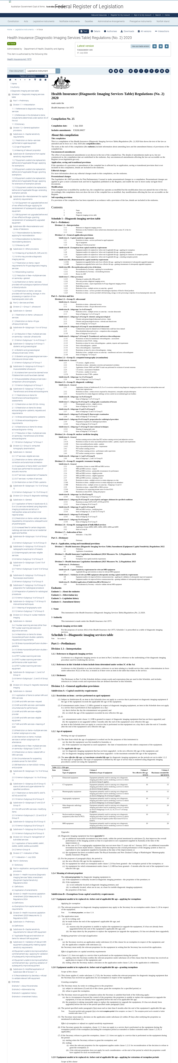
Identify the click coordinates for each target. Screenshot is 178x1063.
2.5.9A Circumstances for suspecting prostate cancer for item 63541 (27, 759)
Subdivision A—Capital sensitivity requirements (26, 135)
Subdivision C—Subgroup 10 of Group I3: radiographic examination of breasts (29, 547)
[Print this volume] (162, 71)
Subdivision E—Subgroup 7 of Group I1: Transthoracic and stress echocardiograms (30, 390)
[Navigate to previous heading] (20, 80)
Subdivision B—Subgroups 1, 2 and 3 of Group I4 (29, 673)
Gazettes (89, 21)
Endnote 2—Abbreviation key (23, 989)
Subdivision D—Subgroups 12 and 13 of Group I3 (29, 564)
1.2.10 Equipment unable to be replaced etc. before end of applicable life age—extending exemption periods (29, 190)
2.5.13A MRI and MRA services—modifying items (29, 810)
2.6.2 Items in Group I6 (21, 850)
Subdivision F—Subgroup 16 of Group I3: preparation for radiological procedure (29, 586)
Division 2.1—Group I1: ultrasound (27, 307)
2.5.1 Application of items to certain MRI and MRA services (30, 696)
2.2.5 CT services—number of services (27, 479)
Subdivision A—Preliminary (24, 922)
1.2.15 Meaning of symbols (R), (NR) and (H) (29, 253)
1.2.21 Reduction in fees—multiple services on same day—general (29, 276)
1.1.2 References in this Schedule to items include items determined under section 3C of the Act (30, 118)
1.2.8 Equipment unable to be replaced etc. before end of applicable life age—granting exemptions (29, 172)
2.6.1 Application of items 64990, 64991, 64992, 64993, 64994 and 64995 (28, 844)
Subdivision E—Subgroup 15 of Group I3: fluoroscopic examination (29, 576)
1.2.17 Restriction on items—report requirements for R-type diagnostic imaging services (29, 265)
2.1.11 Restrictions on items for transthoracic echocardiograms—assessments (25, 398)
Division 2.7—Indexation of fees (25, 853)
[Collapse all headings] (45, 80)
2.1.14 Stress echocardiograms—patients (28, 417)
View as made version (140, 46)
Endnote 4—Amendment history (25, 997)
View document (16, 71)
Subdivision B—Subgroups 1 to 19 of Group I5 (30, 772)
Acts (26, 21)
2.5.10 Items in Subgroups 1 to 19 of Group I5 (29, 778)
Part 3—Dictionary (20, 861)
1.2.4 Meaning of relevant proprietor (26, 150)
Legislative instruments (43, 21)
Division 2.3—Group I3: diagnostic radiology (30, 496)
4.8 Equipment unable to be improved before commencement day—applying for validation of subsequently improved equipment (30, 954)
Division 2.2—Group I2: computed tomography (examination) (26, 447)
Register (120, 15)
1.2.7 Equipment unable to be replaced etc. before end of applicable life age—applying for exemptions (29, 163)
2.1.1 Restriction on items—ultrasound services (27, 316)
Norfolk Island (163, 21)
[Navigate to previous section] (141, 71)
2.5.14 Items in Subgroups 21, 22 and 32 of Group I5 (29, 816)
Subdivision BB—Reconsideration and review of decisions (28, 227)
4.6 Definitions (17, 926)
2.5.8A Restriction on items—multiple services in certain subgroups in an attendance (26, 739)
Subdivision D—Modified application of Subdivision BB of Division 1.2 (28, 970)
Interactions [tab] (163, 31)
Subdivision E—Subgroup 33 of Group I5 (29, 822)
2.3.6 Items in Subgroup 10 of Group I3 (27, 559)
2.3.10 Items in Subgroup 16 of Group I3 (28, 598)
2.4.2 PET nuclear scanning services (26, 656)
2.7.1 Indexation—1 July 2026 (24, 857)
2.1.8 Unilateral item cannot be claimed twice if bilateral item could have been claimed (30, 374)
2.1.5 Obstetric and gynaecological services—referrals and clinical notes (30, 357)
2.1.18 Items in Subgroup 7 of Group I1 (27, 442)
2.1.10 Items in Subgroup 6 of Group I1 (27, 385)
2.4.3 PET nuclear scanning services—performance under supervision (27, 661)
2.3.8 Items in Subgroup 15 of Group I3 (27, 582)
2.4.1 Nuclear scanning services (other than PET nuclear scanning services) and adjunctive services (29, 628)
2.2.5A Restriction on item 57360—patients (29, 482)
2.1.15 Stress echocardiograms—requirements (25, 421)
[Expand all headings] (40, 80)
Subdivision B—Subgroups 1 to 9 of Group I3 (30, 537)
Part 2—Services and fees (23, 303)
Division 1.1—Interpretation (24, 105)
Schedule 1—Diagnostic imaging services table (28, 95)
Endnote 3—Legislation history (24, 993)
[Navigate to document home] (131, 71)
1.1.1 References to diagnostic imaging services (27, 110)
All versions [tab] (146, 31)
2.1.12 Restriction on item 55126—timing (28, 404)
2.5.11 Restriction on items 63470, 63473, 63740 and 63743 (28, 794)
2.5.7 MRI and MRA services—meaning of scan (28, 725)
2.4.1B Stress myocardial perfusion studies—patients (30, 644)
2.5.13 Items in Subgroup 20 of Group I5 (28, 799)
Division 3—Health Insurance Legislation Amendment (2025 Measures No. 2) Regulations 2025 (29, 915)
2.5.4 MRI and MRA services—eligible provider (26, 712)
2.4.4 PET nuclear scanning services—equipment (27, 667)
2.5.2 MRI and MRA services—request (27, 701)
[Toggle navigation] (46, 76)
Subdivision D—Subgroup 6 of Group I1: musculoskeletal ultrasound (29, 367)
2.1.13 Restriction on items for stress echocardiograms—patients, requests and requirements (29, 410)
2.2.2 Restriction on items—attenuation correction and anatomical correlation (27, 461)
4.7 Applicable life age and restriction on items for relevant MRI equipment (28, 937)
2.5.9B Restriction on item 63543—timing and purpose (28, 766)
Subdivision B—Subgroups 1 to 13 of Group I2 (30, 487)
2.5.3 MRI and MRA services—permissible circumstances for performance (28, 706)
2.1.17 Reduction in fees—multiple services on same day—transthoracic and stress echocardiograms (29, 436)
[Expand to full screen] (157, 71)
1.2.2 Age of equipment (21, 147)
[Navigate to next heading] (25, 80)
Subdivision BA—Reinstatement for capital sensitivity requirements (30, 197)
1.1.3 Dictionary (18, 124)
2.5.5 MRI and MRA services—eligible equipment (26, 719)
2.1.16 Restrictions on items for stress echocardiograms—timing (27, 428)
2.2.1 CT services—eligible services (25, 456)
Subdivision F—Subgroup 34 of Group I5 (29, 829)
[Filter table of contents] (35, 80)
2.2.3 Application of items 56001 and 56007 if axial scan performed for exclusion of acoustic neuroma (29, 469)
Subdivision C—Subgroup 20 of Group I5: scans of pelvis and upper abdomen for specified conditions (29, 786)
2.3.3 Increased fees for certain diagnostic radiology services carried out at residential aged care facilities (29, 530)
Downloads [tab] (129, 31)
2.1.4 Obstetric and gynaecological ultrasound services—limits (26, 351)
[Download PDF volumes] (116, 71)
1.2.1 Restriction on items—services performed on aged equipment (26, 141)
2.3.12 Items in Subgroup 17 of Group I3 (28, 611)
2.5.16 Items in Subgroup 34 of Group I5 (28, 833)
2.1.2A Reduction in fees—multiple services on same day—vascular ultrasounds (29, 335)
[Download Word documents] (121, 71)
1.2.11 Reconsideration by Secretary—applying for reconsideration (27, 234)
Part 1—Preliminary (21, 101)
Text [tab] (85, 31)
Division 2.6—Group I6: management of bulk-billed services (29, 838)
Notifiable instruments (69, 21)
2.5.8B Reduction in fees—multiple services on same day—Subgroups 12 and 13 (29, 747)
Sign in (142, 15)
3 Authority (14, 87)
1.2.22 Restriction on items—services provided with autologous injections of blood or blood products (30, 284)
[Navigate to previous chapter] (136, 71)
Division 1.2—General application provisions (26, 129)
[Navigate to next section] (146, 71)
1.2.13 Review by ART (20, 245)
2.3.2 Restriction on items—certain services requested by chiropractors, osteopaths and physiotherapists (29, 521)
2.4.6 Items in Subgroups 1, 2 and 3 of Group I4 (30, 679)
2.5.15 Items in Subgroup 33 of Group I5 (28, 826)
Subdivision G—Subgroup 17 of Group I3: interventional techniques (29, 602)
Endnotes (15, 982)
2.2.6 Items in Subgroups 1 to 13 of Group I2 (29, 492)
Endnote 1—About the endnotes (25, 986)
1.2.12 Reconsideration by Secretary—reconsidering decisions (27, 240)
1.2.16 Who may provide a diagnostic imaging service (27, 257)
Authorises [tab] (112, 31)
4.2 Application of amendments (24, 890)
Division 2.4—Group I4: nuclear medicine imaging (29, 616)
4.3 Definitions (17, 903)
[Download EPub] (111, 71)
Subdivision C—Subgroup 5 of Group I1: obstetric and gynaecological (29, 345)
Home (9, 29)
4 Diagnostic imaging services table (24, 91)
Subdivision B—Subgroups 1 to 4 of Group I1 (30, 328)
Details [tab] (97, 31)
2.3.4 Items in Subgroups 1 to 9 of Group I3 (29, 543)
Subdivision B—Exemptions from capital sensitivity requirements (29, 155)
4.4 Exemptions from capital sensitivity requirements (27, 907)
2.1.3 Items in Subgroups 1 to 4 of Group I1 (29, 340)
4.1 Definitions (17, 887)
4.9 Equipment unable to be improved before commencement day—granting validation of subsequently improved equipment (29, 963)
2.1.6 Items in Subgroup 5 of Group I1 (27, 363)
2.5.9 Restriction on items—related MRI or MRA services (28, 753)
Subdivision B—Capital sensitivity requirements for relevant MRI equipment (29, 930)
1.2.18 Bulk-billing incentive (23, 272)
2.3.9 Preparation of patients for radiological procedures (30, 592)
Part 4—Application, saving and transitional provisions (30, 869)
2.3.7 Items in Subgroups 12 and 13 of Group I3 (30, 570)
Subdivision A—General (22, 311)
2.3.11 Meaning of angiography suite (26, 608)
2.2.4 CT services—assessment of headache (29, 475)
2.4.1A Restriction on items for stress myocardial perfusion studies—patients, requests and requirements (28, 637)
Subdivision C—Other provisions (26, 249)
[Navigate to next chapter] (151, 71)
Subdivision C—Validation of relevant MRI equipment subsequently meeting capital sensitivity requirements (29, 945)
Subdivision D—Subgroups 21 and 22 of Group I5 (29, 804)
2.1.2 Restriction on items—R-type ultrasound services (25, 322)
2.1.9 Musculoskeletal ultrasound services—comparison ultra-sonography (29, 380)
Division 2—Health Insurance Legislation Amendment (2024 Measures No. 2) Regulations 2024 (29, 896)
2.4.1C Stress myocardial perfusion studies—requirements (30, 651)
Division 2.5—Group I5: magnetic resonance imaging (30, 686)
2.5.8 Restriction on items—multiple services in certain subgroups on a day (29, 731)
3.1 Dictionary (17, 865)
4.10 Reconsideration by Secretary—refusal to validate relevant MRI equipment (29, 977)
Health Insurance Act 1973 (19, 59)
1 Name (13, 84)
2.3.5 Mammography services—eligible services (27, 554)
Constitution (13, 21)
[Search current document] (167, 71)
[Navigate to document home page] (10, 80)
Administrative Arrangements (111, 21)
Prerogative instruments (141, 21)
